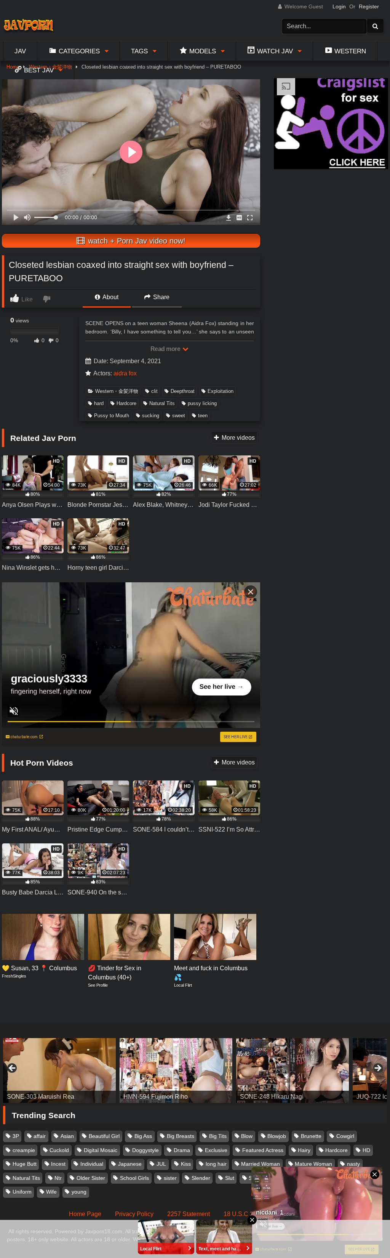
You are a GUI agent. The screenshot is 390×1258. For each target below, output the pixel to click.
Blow (247, 1136)
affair (40, 1136)
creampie (24, 1150)
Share (160, 297)
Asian (67, 1136)
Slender (201, 1178)
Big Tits (218, 1136)
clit (154, 391)
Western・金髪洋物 (116, 391)
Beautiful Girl (104, 1136)
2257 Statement (188, 1214)
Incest (58, 1164)
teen (203, 415)
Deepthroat (183, 391)
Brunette (311, 1136)
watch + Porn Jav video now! (135, 241)
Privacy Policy (134, 1214)
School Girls (134, 1178)
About (109, 297)
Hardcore (126, 403)
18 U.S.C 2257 (244, 1214)
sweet (178, 415)
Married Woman (260, 1164)
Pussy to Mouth (111, 415)
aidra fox (125, 373)
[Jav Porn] (31, 26)
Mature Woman (313, 1164)
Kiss (186, 1164)
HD (366, 1150)
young (79, 1192)
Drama (182, 1150)
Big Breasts (180, 1136)
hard (99, 403)
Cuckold (59, 1150)
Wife (51, 1192)
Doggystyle (145, 1150)
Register (369, 6)
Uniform (22, 1192)
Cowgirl (345, 1136)
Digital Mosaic (100, 1150)
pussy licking (202, 403)
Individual (91, 1164)
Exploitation (220, 391)
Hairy (304, 1150)
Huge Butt (25, 1164)
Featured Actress (262, 1150)
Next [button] (377, 1068)
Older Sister (91, 1178)
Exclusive (216, 1150)
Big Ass (143, 1136)
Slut (229, 1178)
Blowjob (276, 1136)
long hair (216, 1164)
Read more (166, 349)
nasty (353, 1164)
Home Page (85, 1214)
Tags (139, 51)
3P (16, 1136)
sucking (150, 415)
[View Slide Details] (59, 1070)
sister (170, 1178)
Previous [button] (12, 1068)
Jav (20, 51)
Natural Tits (162, 403)
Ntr (58, 1178)
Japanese (130, 1164)
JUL (161, 1164)
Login (339, 6)
